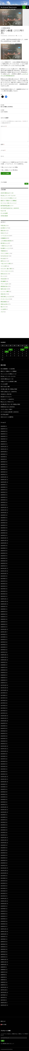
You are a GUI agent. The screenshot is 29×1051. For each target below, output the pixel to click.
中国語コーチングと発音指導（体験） (9, 381)
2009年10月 (3, 934)
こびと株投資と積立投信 (5, 28)
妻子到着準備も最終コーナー (7, 205)
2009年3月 (3, 951)
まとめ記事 (3, 309)
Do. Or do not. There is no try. (9, 7)
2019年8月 (3, 637)
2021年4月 (3, 588)
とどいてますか (4, 111)
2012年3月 (3, 860)
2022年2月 (3, 563)
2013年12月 (3, 807)
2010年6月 (3, 913)
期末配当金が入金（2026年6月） (8, 406)
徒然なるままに (4, 273)
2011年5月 (3, 885)
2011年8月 (3, 878)
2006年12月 (3, 1002)
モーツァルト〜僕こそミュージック (8, 203)
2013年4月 (3, 827)
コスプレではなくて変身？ (7, 409)
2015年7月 (3, 758)
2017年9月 (3, 692)
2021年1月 (3, 596)
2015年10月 (3, 751)
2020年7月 (3, 611)
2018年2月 (3, 680)
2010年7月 (3, 911)
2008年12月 (3, 959)
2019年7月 (3, 639)
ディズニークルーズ (5, 299)
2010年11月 (3, 901)
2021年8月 (3, 578)
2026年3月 (3, 439)
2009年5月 (3, 946)
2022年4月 (3, 558)
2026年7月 (3, 428)
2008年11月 (3, 962)
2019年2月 (3, 649)
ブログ (2, 311)
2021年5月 (3, 586)
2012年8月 (3, 847)
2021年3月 (3, 591)
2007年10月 (3, 992)
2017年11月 (3, 687)
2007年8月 (3, 995)
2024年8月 (3, 487)
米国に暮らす (4, 294)
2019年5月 (3, 642)
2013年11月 (3, 809)
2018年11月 (3, 657)
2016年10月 (3, 720)
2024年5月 (3, 494)
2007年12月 (3, 987)
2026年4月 (3, 436)
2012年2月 (3, 863)
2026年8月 (3, 426)
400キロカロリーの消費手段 (7, 417)
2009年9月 (3, 936)
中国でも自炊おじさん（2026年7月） (9, 391)
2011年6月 (3, 883)
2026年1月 (3, 444)
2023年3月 (3, 530)
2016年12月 (3, 715)
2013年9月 (3, 814)
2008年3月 (3, 979)
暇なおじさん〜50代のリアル (7, 401)
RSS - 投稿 (4, 1024)
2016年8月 (3, 725)
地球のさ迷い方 (4, 289)
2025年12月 (3, 446)
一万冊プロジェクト (5, 245)
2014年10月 (3, 781)
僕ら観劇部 (3, 281)
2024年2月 (3, 502)
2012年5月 (3, 855)
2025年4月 (3, 466)
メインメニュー (27, 7)
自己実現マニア (4, 228)
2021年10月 (3, 573)
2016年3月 (3, 738)
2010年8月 (3, 908)
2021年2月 (3, 593)
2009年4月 (3, 949)
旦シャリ (3, 276)
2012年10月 (3, 842)
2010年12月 (3, 898)
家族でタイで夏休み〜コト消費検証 (8, 200)
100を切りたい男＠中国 (6, 394)
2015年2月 (3, 771)
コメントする (19, 35)
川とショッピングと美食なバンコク (8, 198)
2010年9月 (3, 906)
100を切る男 (3, 278)
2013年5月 (3, 824)
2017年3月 (3, 708)
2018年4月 (3, 675)
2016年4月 (3, 736)
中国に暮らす (4, 225)
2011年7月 (3, 880)
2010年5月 (3, 916)
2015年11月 (3, 748)
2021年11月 (3, 571)
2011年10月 (3, 873)
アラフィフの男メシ (5, 253)
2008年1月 (3, 984)
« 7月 (2, 359)
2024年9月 (3, 484)
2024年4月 (3, 497)
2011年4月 (3, 888)
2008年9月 (3, 967)
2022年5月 (3, 555)
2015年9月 (3, 753)
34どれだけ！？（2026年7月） (7, 399)
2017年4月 (3, 705)
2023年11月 (3, 510)
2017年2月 (3, 710)
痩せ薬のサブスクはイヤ (6, 396)
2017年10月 (3, 690)
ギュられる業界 (4, 213)
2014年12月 (3, 776)
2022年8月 (3, 548)
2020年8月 (3, 609)
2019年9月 (3, 634)
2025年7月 (3, 459)
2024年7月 (3, 489)
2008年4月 (3, 977)
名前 (2, 144)
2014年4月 (3, 797)
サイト (2, 156)
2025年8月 (3, 456)
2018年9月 (3, 662)
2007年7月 (3, 997)
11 (6, 351)
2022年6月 (3, 553)
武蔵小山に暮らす (5, 304)
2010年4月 (3, 918)
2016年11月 (3, 718)
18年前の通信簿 (4, 215)
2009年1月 (3, 956)
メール (3, 150)
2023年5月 (3, 525)
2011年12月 (3, 868)
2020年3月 (3, 621)
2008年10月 (3, 964)
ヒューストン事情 (5, 291)
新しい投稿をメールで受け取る (10, 170)
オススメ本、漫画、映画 (6, 268)
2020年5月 (3, 616)
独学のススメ (4, 261)
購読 (2, 1040)
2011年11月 (3, 870)
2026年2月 (3, 441)
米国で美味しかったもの (6, 296)
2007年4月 (3, 1000)
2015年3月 (3, 769)
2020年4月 (3, 619)
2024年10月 (3, 482)
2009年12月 (3, 929)
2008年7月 (3, 972)
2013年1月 (3, 835)
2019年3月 (3, 647)
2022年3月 (3, 560)
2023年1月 (3, 535)
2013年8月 (3, 817)
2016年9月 (3, 723)
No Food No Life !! (5, 256)
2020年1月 (3, 626)
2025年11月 (3, 449)
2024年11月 (3, 479)
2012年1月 (3, 865)
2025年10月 (3, 451)
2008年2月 (3, 982)
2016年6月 (3, 731)
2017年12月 (3, 685)
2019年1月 (3, 652)
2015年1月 (3, 774)
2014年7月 (3, 789)
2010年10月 (3, 903)
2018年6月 (3, 670)
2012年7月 (3, 850)
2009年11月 (3, 931)
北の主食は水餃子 (5, 414)
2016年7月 (3, 728)
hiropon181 (12, 35)
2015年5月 (3, 764)
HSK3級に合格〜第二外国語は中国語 (9, 389)
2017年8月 (3, 695)
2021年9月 (3, 576)
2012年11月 (3, 840)
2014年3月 (3, 799)
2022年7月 (3, 550)
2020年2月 (3, 624)
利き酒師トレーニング (6, 248)
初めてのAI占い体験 (5, 386)
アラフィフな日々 (5, 283)
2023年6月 (3, 522)
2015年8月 (3, 756)
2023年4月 (3, 527)
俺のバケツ (3, 306)
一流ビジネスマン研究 (6, 263)
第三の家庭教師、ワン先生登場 (7, 368)
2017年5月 (3, 703)
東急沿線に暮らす (5, 286)
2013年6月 (3, 822)
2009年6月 (3, 944)
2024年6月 (3, 492)
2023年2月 (3, 532)
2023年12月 (3, 507)
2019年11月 (3, 631)
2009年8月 (3, 939)
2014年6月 (3, 791)
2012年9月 (3, 845)
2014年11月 (3, 779)
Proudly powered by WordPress (6, 1049)
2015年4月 (3, 766)
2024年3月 (3, 499)
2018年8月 (3, 664)
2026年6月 (3, 431)
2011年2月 (3, 893)
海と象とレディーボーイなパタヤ (8, 195)
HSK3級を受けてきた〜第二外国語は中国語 (10, 404)
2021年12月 (3, 568)
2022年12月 (3, 538)
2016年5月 (3, 733)
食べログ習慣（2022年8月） (7, 105)
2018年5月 (3, 672)
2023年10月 (3, 512)
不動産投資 (3, 250)
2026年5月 (3, 433)
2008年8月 (3, 969)
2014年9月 (3, 784)
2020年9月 (3, 606)
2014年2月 (3, 802)
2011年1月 (3, 896)
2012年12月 (3, 837)
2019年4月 (3, 644)
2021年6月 (3, 583)
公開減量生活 (4, 238)
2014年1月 (3, 804)
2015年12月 (3, 746)
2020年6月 (3, 614)
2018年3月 (3, 677)
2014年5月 (3, 794)
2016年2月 (3, 741)
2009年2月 (3, 954)
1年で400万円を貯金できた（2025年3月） (10, 208)
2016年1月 (3, 743)
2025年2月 (3, 472)
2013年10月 (3, 812)
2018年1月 (3, 682)
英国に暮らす (4, 230)
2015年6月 (3, 761)
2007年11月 (3, 989)
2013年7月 (3, 819)
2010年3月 (3, 921)
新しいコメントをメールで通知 (10, 167)
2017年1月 (3, 713)
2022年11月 (3, 540)
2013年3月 (3, 830)
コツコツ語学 (4, 266)
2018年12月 (3, 654)
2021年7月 (3, 581)
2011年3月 (3, 890)
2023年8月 (3, 517)
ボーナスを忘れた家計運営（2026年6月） (10, 412)
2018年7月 (3, 667)
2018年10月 (3, 659)
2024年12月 (3, 477)
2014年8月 (3, 786)
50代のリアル (4, 233)
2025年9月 (3, 454)
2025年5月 (3, 464)
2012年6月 (3, 852)
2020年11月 (3, 601)
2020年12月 (3, 598)
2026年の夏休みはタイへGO (7, 193)
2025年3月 (3, 469)
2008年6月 (3, 974)
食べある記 (3, 258)
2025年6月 (3, 461)
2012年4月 (3, 857)
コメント (4, 126)
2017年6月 (3, 700)
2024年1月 (3, 505)
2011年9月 (3, 875)
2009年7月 (3, 941)
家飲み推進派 (4, 301)
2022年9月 (3, 545)
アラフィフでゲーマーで (6, 271)
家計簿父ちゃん (4, 243)
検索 (26, 183)
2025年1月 (3, 474)
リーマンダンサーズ (5, 235)
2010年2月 (3, 923)
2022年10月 (3, 543)
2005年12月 (3, 1005)
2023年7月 (3, 520)
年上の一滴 (3, 210)
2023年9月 (3, 515)
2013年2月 (3, 832)
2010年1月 (3, 926)
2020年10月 (3, 604)
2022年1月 (3, 565)
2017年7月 (3, 698)
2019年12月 (3, 629)
